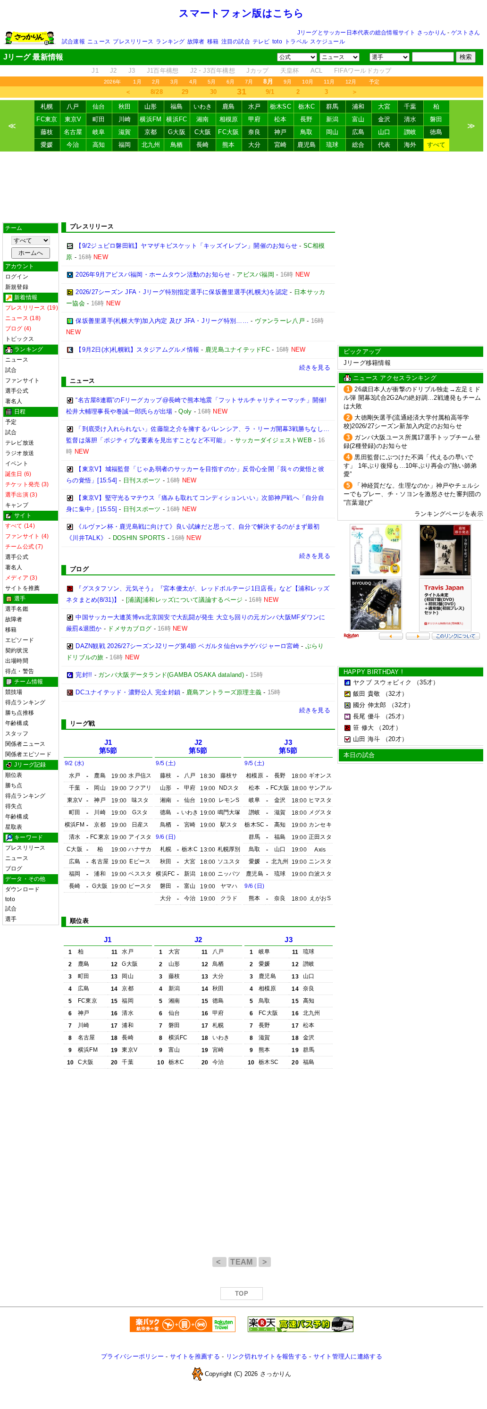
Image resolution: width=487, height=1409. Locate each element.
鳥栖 (176, 144)
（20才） (388, 727)
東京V (73, 119)
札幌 (47, 106)
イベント (16, 463)
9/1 (270, 91)
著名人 (14, 401)
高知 (98, 144)
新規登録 (16, 287)
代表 (384, 144)
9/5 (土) (166, 763)
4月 (193, 81)
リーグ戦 (82, 723)
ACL (317, 70)
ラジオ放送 (19, 453)
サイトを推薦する (195, 1356)
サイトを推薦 (22, 588)
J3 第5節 (288, 746)
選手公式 (16, 391)
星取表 (14, 827)
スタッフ (16, 733)
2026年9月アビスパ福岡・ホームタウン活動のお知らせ (153, 274)
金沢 (384, 119)
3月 (174, 81)
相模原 (228, 119)
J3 (131, 70)
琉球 (332, 144)
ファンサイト (22, 380)
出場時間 (16, 661)
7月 (249, 81)
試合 (11, 370)
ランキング (170, 41)
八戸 (73, 106)
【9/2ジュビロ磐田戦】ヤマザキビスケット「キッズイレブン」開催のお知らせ (186, 245)
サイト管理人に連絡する (347, 1356)
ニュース (98, 41)
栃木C (306, 106)
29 (185, 91)
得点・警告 (19, 671)
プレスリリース (133, 41)
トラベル (296, 41)
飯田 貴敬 (366, 693)
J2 (113, 70)
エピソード (19, 640)
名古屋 (73, 131)
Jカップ (257, 70)
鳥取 (306, 131)
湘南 (202, 119)
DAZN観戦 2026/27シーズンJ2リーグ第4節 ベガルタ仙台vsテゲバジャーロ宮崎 (187, 646)
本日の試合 (359, 755)
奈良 (254, 131)
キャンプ (16, 505)
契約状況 (16, 650)
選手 (11, 919)
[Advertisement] (241, 187)
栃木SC (280, 106)
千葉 (410, 106)
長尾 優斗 (366, 716)
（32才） (395, 693)
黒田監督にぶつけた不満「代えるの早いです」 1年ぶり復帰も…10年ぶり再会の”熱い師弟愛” (410, 466)
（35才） (426, 682)
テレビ (261, 41)
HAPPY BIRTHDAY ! (373, 671)
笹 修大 (363, 727)
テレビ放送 (19, 442)
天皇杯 (289, 70)
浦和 (358, 106)
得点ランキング (25, 702)
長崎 (202, 144)
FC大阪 (228, 131)
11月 (329, 81)
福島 (176, 106)
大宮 (384, 106)
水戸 (254, 106)
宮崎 (280, 144)
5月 (212, 81)
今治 (73, 144)
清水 (410, 119)
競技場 (14, 692)
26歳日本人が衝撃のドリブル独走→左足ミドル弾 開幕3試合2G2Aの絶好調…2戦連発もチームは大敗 (412, 398)
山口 (384, 131)
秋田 (124, 106)
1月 (137, 81)
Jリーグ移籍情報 (367, 362)
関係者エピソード (28, 754)
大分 (254, 144)
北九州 (151, 144)
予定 (374, 81)
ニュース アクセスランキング (395, 377)
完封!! (84, 674)
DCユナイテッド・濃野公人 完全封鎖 (128, 692)
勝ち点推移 (19, 712)
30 (213, 91)
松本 (280, 119)
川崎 (124, 119)
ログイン (16, 276)
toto (277, 41)
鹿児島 (306, 144)
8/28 (157, 91)
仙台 (98, 106)
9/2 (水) (74, 763)
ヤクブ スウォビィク (382, 682)
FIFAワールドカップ (363, 70)
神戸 (280, 131)
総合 (358, 144)
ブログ (14, 868)
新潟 (332, 119)
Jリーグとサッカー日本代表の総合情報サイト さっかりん (371, 32)
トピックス (19, 339)
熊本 (228, 144)
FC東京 (46, 119)
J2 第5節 (198, 746)
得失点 (14, 806)
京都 (150, 131)
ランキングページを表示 (448, 513)
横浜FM (150, 119)
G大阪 (176, 131)
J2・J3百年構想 (212, 70)
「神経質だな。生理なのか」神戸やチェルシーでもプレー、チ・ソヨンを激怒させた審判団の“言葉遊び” (412, 494)
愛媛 (47, 144)
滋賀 (124, 131)
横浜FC (176, 119)
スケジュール (327, 41)
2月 (156, 81)
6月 (231, 81)
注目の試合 (235, 41)
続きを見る (314, 367)
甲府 (254, 119)
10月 (307, 81)
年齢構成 (16, 723)
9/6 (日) (166, 837)
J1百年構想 (163, 70)
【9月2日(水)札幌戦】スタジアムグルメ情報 (137, 349)
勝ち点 (14, 785)
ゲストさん (465, 32)
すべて (436, 144)
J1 (95, 70)
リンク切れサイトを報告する (266, 1356)
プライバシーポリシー (132, 1356)
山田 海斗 (366, 738)
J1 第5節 (108, 746)
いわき (202, 106)
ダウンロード (22, 889)
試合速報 (73, 41)
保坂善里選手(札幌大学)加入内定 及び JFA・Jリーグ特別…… (162, 320)
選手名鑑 (16, 609)
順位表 (14, 775)
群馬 (332, 106)
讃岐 (410, 131)
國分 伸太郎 (369, 705)
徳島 (436, 131)
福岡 (124, 144)
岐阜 (98, 131)
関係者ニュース (25, 744)
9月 (288, 81)
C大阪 (202, 131)
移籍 (212, 41)
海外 (410, 144)
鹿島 (228, 106)
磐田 (436, 119)
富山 (358, 119)
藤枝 (47, 131)
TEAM (242, 1262)
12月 (351, 81)
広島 (358, 131)
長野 (306, 119)
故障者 (196, 41)
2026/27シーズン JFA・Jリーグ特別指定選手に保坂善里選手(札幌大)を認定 (182, 291)
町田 (98, 119)
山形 (150, 106)
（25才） (395, 716)
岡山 (332, 131)
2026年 (112, 81)
